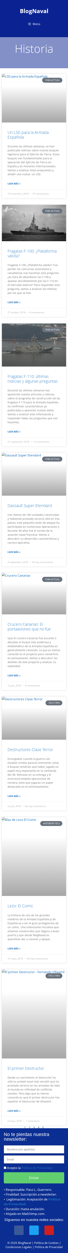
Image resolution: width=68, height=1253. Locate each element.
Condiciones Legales (18, 1247)
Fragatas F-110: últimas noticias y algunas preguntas (33, 379)
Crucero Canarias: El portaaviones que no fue (29, 627)
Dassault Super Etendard (30, 505)
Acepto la (30, 1168)
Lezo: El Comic (20, 905)
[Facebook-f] (19, 1230)
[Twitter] (34, 1230)
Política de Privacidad (49, 1247)
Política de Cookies (46, 1243)
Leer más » (14, 183)
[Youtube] (49, 1230)
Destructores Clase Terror (30, 749)
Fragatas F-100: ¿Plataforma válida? (32, 253)
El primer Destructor (26, 1068)
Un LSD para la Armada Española (28, 135)
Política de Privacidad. (37, 1168)
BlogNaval (34, 11)
